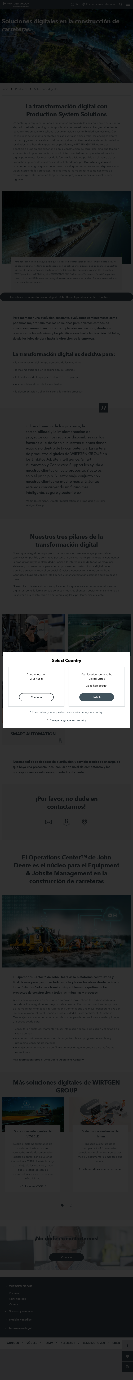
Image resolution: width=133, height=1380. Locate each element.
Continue (36, 697)
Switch (97, 697)
